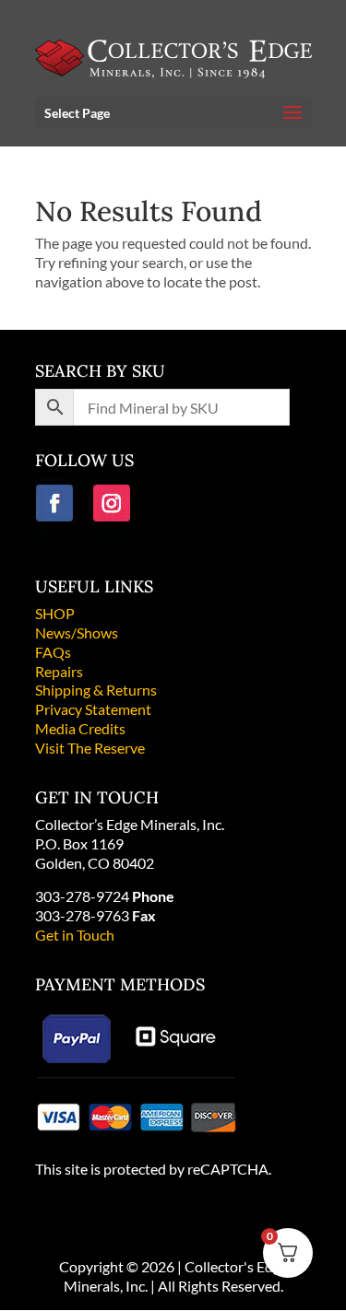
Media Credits (80, 728)
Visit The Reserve (90, 747)
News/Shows (76, 632)
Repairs (59, 671)
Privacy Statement (93, 709)
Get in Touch (74, 934)
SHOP (55, 613)
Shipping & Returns (96, 689)
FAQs (53, 652)
